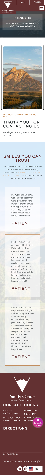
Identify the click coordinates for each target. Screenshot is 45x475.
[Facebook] (19, 468)
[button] (42, 8)
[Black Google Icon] (25, 468)
